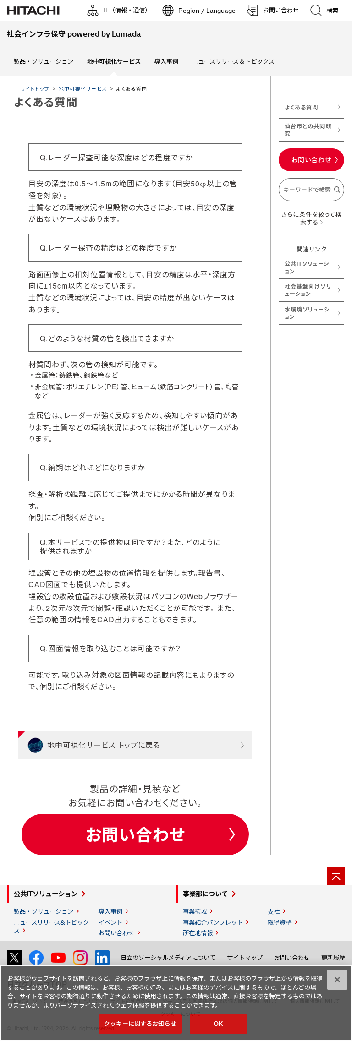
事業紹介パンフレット (213, 922)
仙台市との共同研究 (308, 129)
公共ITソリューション (307, 267)
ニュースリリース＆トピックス (233, 61)
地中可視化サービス (83, 88)
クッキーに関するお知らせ (140, 1023)
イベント (110, 922)
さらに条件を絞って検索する (311, 218)
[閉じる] (337, 980)
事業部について (205, 894)
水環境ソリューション (307, 313)
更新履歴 (333, 957)
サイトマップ (245, 957)
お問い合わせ (135, 834)
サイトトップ (35, 88)
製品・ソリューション (43, 61)
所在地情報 (198, 933)
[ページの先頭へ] (336, 876)
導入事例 (166, 61)
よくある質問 (301, 107)
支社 (274, 911)
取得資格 (280, 922)
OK (218, 1023)
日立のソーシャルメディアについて (168, 957)
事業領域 (195, 911)
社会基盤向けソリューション (308, 290)
